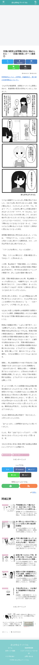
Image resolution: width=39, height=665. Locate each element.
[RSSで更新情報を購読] (28, 486)
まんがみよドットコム (20, 2)
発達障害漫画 (7, 455)
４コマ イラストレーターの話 (29, 652)
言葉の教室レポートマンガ (21, 455)
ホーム (10, 648)
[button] (25, 67)
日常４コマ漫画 (10, 651)
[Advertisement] (19, 24)
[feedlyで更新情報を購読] (10, 486)
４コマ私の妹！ (10, 656)
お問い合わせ (29, 656)
